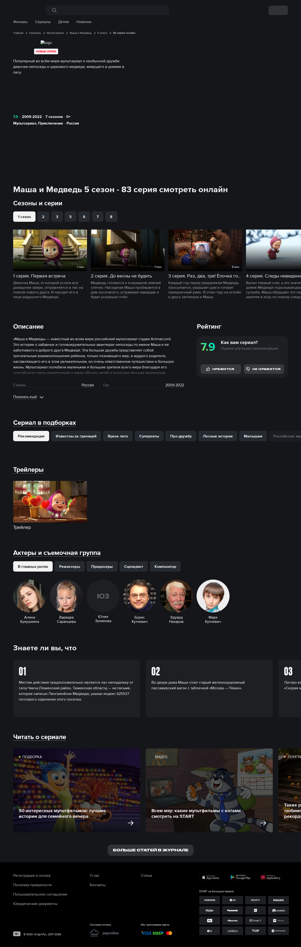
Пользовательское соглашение (40, 894)
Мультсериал (24, 123)
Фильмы (20, 21)
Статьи (146, 875)
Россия (73, 123)
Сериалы (43, 21)
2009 (169, 385)
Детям (63, 21)
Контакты (97, 885)
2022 (179, 385)
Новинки (83, 21)
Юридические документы (35, 903)
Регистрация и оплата (31, 875)
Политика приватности (32, 885)
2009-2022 (32, 116)
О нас (94, 875)
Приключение (50, 123)
